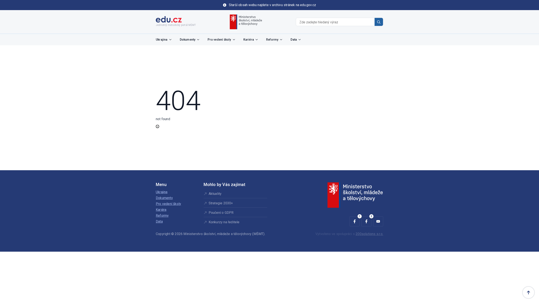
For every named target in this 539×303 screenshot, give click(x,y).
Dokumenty (188, 39)
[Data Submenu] (301, 39)
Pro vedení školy (219, 39)
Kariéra (248, 39)
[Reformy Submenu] (282, 39)
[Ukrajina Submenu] (172, 39)
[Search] (379, 22)
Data (294, 39)
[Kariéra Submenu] (258, 39)
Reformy (272, 39)
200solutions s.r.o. (369, 234)
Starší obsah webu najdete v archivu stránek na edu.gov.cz (272, 5)
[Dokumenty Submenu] (199, 39)
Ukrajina (162, 39)
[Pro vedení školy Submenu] (235, 39)
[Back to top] (528, 292)
